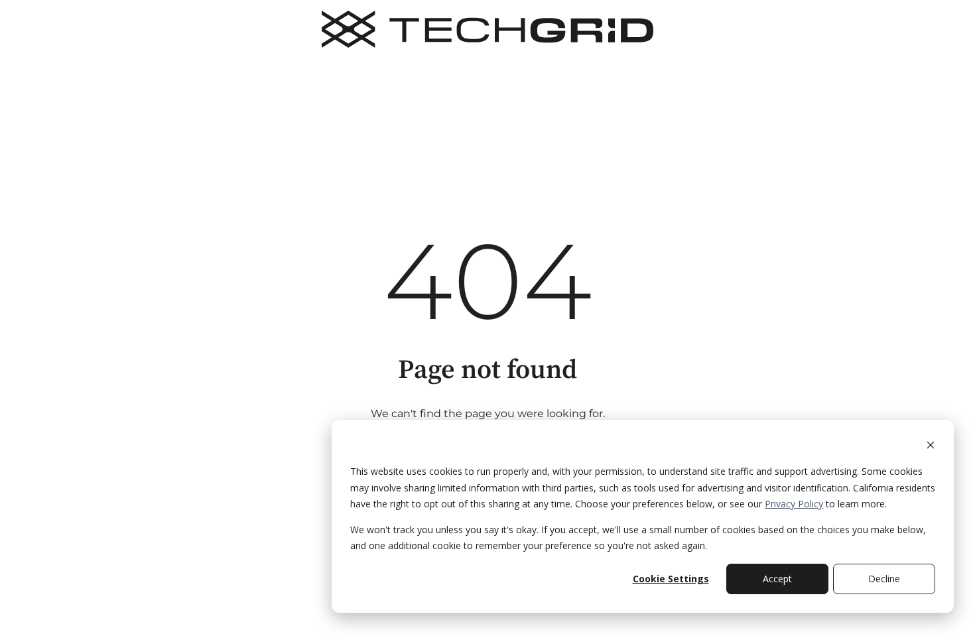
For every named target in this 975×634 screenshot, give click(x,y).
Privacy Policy (794, 503)
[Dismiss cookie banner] (930, 446)
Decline (884, 578)
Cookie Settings (671, 578)
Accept (777, 578)
